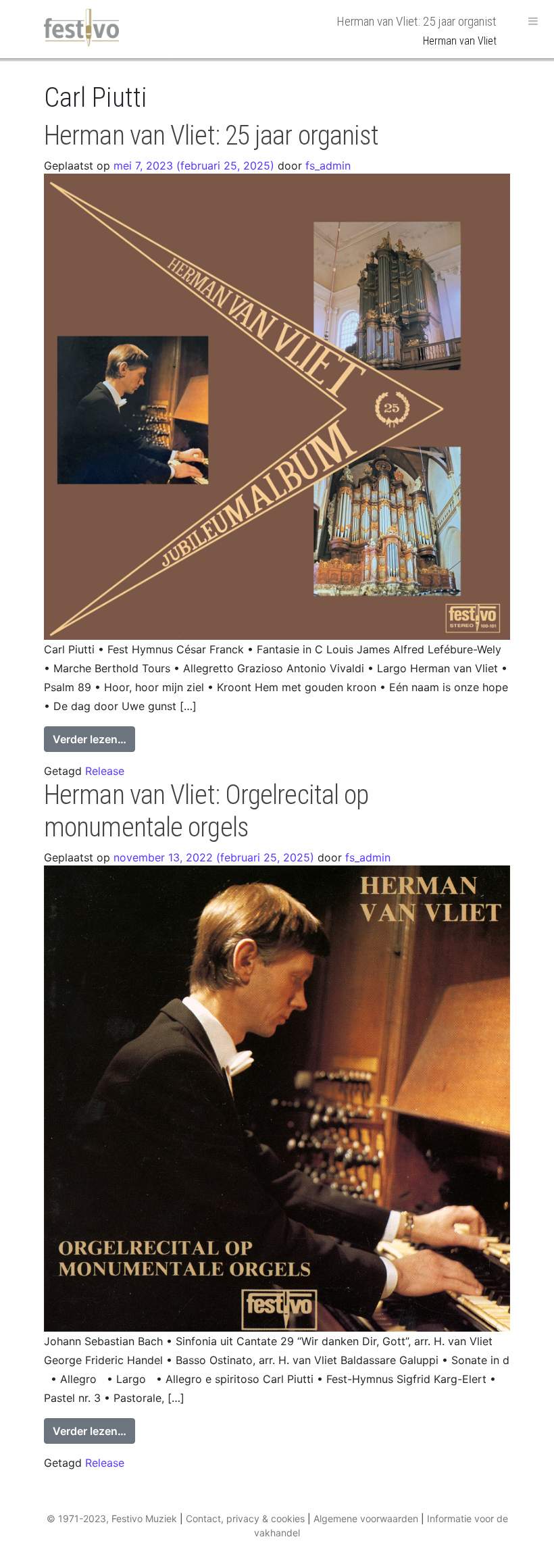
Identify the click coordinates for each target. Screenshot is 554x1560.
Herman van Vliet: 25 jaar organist (211, 135)
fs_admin (328, 165)
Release (104, 771)
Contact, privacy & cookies (245, 1518)
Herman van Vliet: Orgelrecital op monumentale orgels (206, 811)
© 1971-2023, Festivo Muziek (112, 1518)
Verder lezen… (94, 739)
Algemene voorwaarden (365, 1518)
